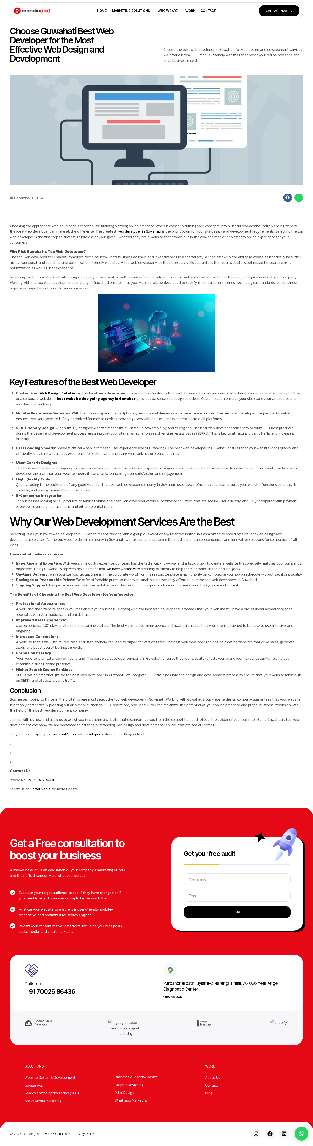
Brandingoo (31, 1134)
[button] (287, 198)
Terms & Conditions (56, 1134)
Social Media (40, 789)
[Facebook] (270, 1134)
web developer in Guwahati (139, 231)
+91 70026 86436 (41, 780)
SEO (267, 427)
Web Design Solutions (59, 393)
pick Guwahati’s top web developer (72, 734)
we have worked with (123, 568)
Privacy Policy (84, 1134)
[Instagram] (256, 1134)
